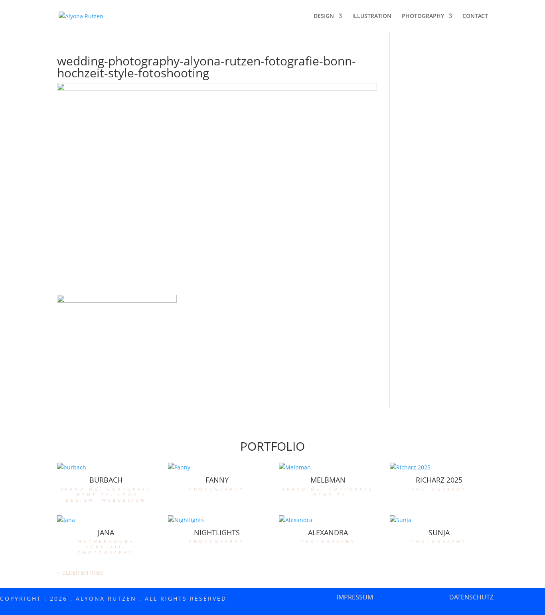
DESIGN (324, 16)
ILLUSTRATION (371, 16)
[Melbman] (328, 467)
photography (217, 488)
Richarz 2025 (439, 480)
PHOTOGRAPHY (423, 16)
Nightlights (217, 532)
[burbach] (106, 467)
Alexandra (328, 532)
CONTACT (475, 16)
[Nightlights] (217, 520)
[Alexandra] (328, 520)
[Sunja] (439, 520)
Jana (106, 532)
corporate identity (112, 491)
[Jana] (106, 520)
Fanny (217, 480)
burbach (105, 480)
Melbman (328, 480)
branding (80, 488)
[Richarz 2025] (439, 467)
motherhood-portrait (105, 543)
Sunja (439, 532)
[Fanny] (217, 467)
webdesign (124, 499)
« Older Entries (80, 572)
